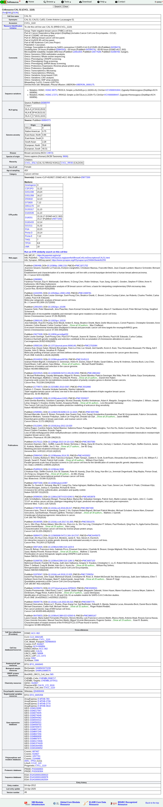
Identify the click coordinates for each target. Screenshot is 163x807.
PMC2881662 (94, 373)
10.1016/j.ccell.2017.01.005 (60, 522)
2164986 (36, 759)
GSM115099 (35, 708)
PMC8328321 (91, 588)
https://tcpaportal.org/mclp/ (49, 255)
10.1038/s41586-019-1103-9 (61, 547)
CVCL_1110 (44, 639)
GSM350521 (35, 722)
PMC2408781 (85, 293)
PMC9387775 (88, 602)
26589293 (45, 103)
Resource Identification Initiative (13, 27)
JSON (15, 13)
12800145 (37, 320)
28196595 (37, 522)
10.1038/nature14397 (57, 483)
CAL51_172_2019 (46, 685)
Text (4, 13)
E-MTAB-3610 (44, 706)
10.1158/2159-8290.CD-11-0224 (62, 412)
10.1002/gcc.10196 (56, 307)
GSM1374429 (36, 743)
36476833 (37, 616)
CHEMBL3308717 (47, 678)
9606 (65, 156)
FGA (27, 229)
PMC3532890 (84, 387)
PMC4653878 (89, 497)
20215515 (37, 373)
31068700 (115, 52)
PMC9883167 (90, 616)
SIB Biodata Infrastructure (38, 803)
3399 (36, 660)
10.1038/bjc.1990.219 (57, 266)
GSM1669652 (36, 748)
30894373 (46, 120)
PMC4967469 (87, 508)
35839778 (37, 602)
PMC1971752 (81, 266)
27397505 (37, 508)
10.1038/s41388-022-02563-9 (61, 616)
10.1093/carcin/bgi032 (58, 334)
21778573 (37, 387)
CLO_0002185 (36, 637)
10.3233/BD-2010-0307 (58, 387)
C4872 (49, 153)
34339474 (115, 47)
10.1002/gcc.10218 (56, 320)
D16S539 (29, 213)
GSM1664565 (36, 746)
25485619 (37, 469)
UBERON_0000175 (85, 85)
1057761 (36, 756)
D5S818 (29, 199)
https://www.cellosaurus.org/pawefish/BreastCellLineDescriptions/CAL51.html (75, 258)
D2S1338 (29, 192)
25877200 (85, 177)
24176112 (37, 442)
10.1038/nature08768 (57, 359)
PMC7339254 (87, 574)
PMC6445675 (94, 535)
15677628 (96, 52)
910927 (40, 644)
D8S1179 (29, 206)
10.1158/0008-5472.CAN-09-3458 (63, 373)
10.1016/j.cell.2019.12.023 (60, 574)
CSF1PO (29, 188)
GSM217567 (35, 711)
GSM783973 (35, 727)
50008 (40, 653)
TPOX (28, 243)
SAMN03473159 (43, 668)
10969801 (37, 279)
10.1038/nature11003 (57, 398)
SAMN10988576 (43, 671)
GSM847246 (35, 732)
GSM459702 (35, 725)
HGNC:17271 (51, 95)
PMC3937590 (89, 442)
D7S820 (29, 202)
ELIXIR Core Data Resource (97, 803)
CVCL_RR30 (67, 163)
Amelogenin (30, 185)
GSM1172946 (36, 741)
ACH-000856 (39, 646)
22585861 (37, 412)
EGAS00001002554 (39, 780)
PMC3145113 (82, 359)
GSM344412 (35, 720)
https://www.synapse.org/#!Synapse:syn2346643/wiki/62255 (79, 260)
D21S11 (28, 226)
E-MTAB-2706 (44, 701)
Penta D (28, 233)
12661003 (77, 52)
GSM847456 (35, 734)
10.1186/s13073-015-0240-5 (61, 497)
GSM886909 (35, 736)
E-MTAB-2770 (44, 704)
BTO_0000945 (36, 664)
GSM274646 (35, 715)
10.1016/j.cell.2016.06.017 (60, 508)
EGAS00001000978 (39, 777)
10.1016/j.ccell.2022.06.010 (60, 602)
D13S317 (29, 209)
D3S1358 (29, 195)
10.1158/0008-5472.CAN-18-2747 (63, 535)
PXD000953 (37, 769)
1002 (33, 658)
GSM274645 (35, 713)
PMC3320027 (82, 398)
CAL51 (39, 651)
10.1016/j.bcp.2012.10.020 (60, 426)
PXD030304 (37, 771)
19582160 (37, 346)
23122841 (37, 426)
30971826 (37, 547)
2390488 (37, 266)
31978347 (37, 574)
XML (9, 13)
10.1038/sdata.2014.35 (58, 455)
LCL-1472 (41, 656)
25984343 (60, 49)
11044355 (37, 293)
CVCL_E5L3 (31, 163)
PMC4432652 (84, 455)
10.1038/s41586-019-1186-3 (61, 561)
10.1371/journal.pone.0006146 (62, 346)
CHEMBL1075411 (49, 681)
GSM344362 (35, 718)
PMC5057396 (92, 412)
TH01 (27, 240)
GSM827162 (35, 729)
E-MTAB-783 (43, 699)
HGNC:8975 (51, 90)
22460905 (37, 398)
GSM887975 (35, 739)
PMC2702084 (91, 346)
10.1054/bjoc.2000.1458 (59, 293)
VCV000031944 (113, 90)
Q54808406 (38, 691)
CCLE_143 (36, 763)
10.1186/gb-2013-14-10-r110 (61, 442)
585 (51, 674)
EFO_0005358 (36, 695)
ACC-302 (35, 633)
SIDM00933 (50, 642)
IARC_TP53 (30, 761)
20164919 (37, 359)
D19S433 (29, 222)
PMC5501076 (88, 522)
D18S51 (29, 217)
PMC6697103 (89, 561)
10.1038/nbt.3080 (56, 469)
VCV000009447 (111, 95)
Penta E (28, 236)
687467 (35, 751)
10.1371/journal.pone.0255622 (62, 588)
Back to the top (152, 803)
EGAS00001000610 (39, 775)
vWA (27, 247)
